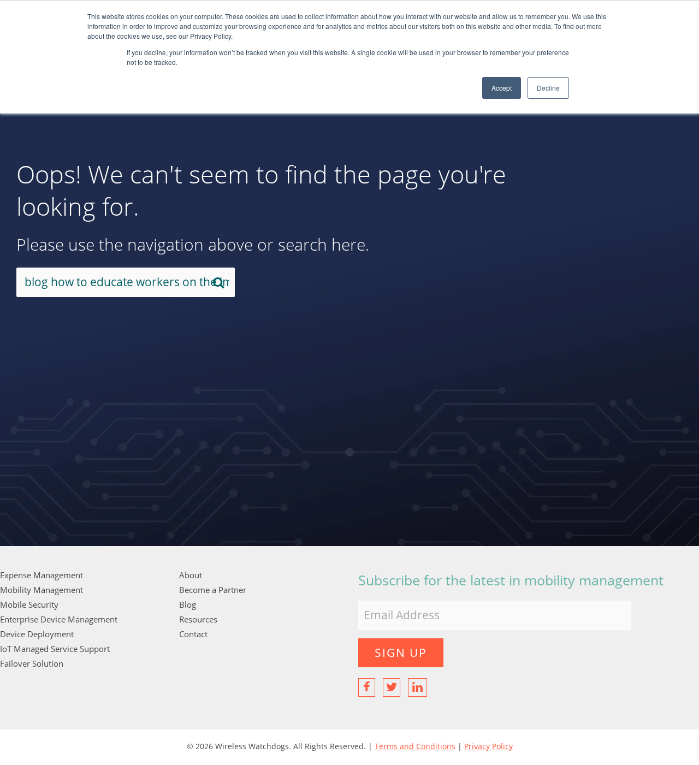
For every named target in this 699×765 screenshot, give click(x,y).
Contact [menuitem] (193, 633)
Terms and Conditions (415, 746)
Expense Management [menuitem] (41, 575)
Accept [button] (501, 87)
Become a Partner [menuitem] (212, 589)
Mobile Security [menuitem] (29, 604)
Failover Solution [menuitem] (31, 663)
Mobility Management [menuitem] (41, 589)
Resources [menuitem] (198, 619)
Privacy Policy (488, 746)
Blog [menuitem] (187, 604)
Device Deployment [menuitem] (37, 633)
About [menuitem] (190, 575)
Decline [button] (548, 87)
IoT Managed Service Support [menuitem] (55, 648)
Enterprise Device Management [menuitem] (58, 619)
